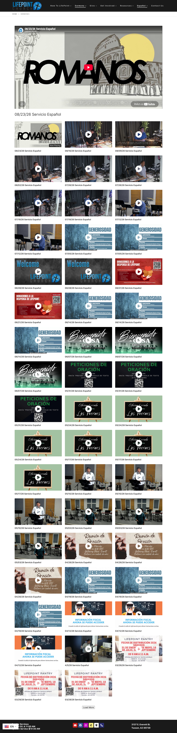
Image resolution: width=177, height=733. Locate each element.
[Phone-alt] (101, 725)
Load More (88, 707)
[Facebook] (80, 725)
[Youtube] (75, 725)
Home (14, 14)
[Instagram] (85, 725)
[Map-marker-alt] (96, 725)
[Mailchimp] (91, 725)
